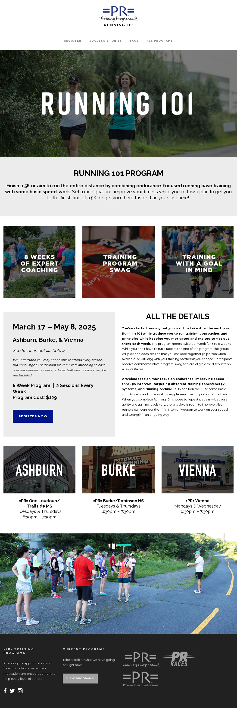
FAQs (134, 40)
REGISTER (72, 40)
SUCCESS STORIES (105, 40)
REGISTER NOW (33, 416)
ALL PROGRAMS (160, 40)
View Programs (80, 678)
